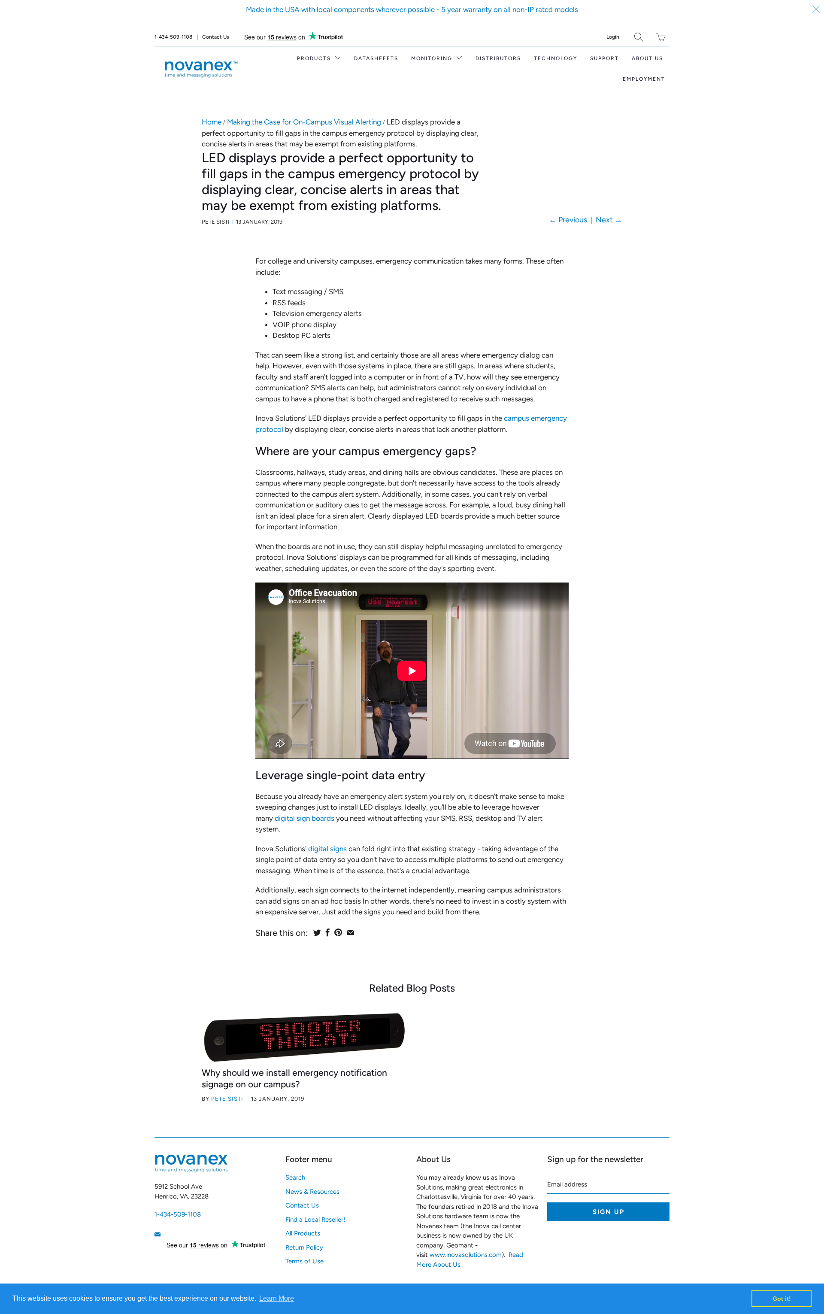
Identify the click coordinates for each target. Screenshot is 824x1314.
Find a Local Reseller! (315, 1219)
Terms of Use (304, 1261)
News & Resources (312, 1192)
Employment (644, 79)
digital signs (327, 848)
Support (604, 58)
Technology (555, 58)
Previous (568, 220)
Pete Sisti (227, 1099)
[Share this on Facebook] (327, 932)
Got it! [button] (781, 1298)
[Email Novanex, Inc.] (157, 1234)
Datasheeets (376, 58)
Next (609, 220)
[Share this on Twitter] (317, 932)
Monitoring (432, 58)
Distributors (498, 58)
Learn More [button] (276, 1298)
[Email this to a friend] (350, 932)
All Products (302, 1233)
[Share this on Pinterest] (338, 932)
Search (295, 1177)
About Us (647, 58)
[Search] (639, 37)
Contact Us (215, 37)
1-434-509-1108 (173, 37)
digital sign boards (304, 818)
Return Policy (304, 1247)
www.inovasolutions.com (466, 1255)
